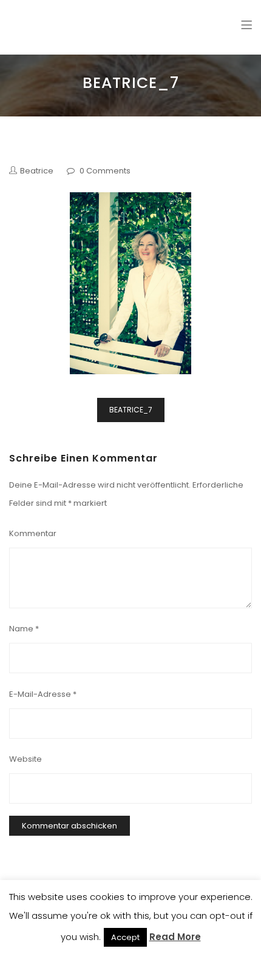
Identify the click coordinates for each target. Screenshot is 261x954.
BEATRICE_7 (130, 410)
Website (25, 759)
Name (24, 628)
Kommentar (32, 533)
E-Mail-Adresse (42, 694)
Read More (175, 936)
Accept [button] (125, 937)
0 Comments (105, 170)
